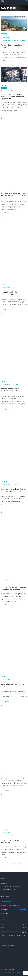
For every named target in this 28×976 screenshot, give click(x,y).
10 (19, 863)
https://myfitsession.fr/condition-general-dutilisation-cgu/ (15, 972)
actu (14, 188)
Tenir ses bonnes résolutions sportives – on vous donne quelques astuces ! (11, 391)
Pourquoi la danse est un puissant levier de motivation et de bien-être (13, 195)
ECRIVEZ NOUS (6, 900)
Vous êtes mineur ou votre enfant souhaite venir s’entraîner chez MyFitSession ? (13, 97)
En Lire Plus (6, 63)
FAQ (14, 90)
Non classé (15, 384)
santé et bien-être (21, 40)
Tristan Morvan (6, 37)
